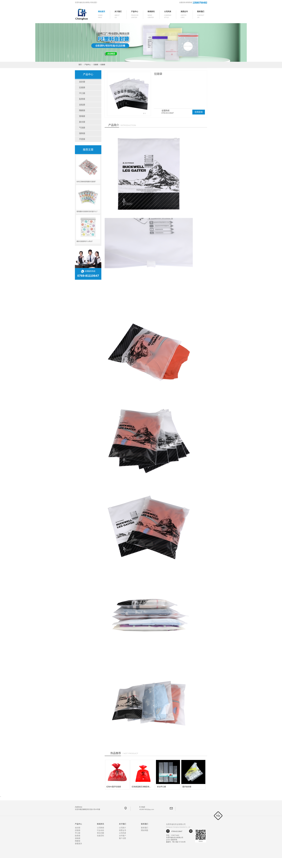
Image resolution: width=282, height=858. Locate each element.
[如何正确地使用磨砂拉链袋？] (88, 167)
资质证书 (184, 14)
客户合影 (122, 838)
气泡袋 (82, 128)
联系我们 (200, 14)
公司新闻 (100, 828)
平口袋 (82, 93)
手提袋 (82, 139)
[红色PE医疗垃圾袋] (117, 772)
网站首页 (101, 14)
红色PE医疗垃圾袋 (113, 787)
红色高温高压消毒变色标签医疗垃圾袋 (147, 787)
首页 (80, 64)
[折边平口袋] (168, 772)
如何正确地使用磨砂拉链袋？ (87, 181)
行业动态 (100, 830)
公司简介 (122, 828)
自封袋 (82, 82)
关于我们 (118, 14)
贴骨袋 (82, 99)
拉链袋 (96, 64)
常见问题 (100, 833)
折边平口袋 (161, 787)
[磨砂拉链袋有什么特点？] (88, 227)
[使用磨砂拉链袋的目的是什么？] (88, 197)
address (87, 808)
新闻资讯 (151, 14)
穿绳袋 (82, 116)
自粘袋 (82, 105)
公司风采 (167, 14)
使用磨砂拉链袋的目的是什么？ (87, 211)
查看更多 (78, 844)
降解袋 (82, 110)
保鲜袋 (82, 133)
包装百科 (100, 836)
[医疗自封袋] (193, 772)
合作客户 (122, 836)
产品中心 (134, 14)
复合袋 (82, 122)
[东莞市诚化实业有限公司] (85, 14)
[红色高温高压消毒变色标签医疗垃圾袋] (143, 772)
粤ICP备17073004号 (179, 842)
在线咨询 (199, 112)
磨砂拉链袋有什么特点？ (85, 241)
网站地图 (144, 830)
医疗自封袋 (186, 787)
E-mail (146, 808)
